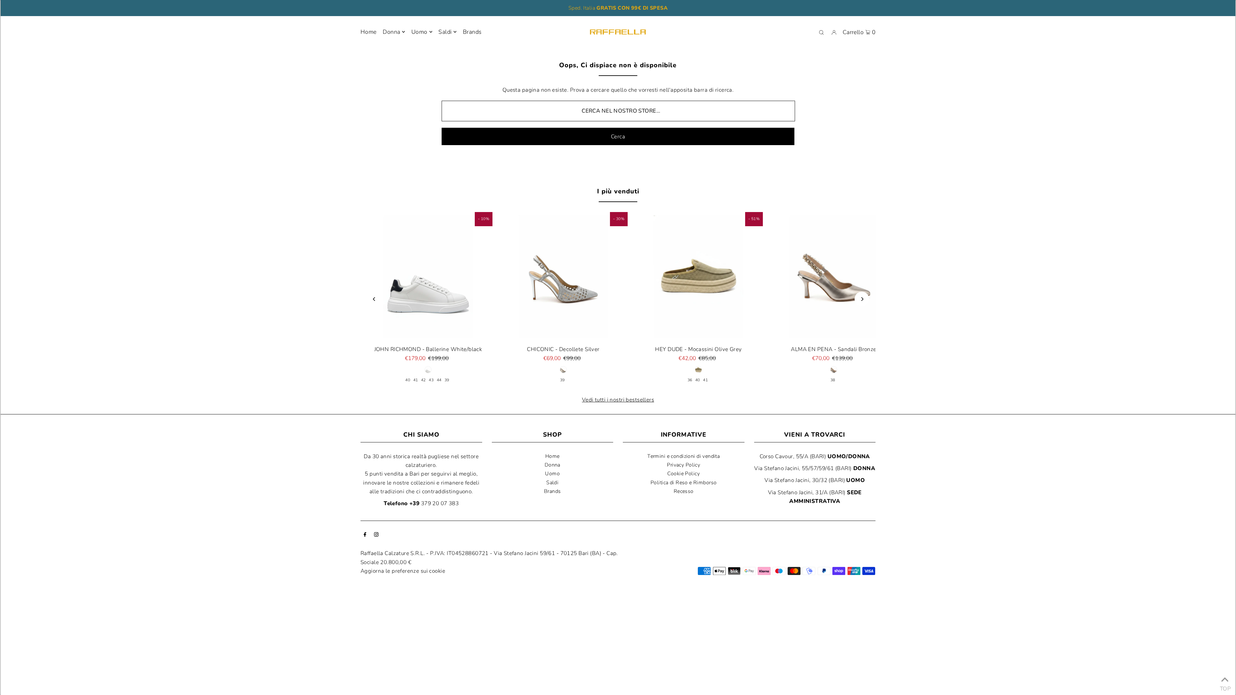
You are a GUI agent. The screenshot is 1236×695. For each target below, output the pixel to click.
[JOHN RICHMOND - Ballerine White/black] (428, 276)
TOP (1225, 687)
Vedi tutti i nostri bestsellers (618, 400)
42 (423, 380)
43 (431, 380)
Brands (552, 491)
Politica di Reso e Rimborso (683, 482)
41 (415, 380)
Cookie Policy (683, 473)
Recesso (684, 491)
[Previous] (374, 299)
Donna (391, 32)
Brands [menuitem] (472, 32)
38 (832, 380)
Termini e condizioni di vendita (683, 456)
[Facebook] (365, 535)
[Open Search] (821, 32)
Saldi (552, 482)
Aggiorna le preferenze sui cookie (402, 571)
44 (439, 380)
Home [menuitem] (368, 32)
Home (552, 456)
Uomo (419, 32)
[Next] (862, 299)
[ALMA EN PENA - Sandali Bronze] (833, 276)
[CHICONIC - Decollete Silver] (563, 276)
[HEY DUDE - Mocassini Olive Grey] (698, 276)
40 (407, 380)
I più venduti (618, 191)
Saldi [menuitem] (445, 32)
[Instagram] (376, 535)
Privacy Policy (683, 464)
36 (690, 380)
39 (447, 380)
